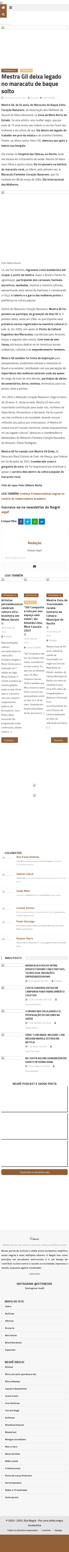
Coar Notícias (12, 1403)
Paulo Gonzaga (25, 921)
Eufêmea (10, 1417)
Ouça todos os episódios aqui (34, 1172)
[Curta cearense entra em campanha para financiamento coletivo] (12, 993)
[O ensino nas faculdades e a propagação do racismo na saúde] (12, 1016)
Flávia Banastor (32, 1071)
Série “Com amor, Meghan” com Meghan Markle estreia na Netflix (45, 1038)
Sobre (8, 1306)
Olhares (9, 1321)
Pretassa (26, 70)
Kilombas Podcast (14, 1425)
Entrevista (31, 595)
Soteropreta (11, 1497)
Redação (34, 97)
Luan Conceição (32, 1051)
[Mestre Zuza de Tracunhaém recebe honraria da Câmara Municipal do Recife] (56, 584)
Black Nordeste (13, 1342)
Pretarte (9, 1328)
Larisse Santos (25, 908)
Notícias (9, 1313)
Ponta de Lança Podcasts (18, 1475)
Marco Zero (11, 1446)
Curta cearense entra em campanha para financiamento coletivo (45, 991)
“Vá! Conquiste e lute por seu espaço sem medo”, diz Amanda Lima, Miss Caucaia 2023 (34, 619)
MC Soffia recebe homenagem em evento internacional (45, 1060)
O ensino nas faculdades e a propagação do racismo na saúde (43, 1015)
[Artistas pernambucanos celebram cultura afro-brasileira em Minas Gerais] (11, 584)
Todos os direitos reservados (22, 1530)
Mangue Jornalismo (15, 1439)
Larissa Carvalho (33, 647)
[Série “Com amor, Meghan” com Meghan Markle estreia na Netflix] (12, 1040)
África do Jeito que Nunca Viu (20, 1374)
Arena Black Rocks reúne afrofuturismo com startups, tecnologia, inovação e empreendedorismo (45, 971)
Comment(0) (49, 97)
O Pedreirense (12, 1468)
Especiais (10, 1349)
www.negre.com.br (15, 557)
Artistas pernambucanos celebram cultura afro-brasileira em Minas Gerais (12, 610)
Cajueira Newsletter (16, 1388)
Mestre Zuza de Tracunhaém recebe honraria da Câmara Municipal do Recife (56, 612)
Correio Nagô (12, 1410)
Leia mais (34, 1273)
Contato (46, 1530)
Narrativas (11, 1335)
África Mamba (12, 1381)
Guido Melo (23, 891)
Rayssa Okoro (24, 938)
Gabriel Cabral (24, 874)
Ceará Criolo (11, 1396)
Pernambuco (9, 70)
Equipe (58, 1530)
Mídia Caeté (11, 1461)
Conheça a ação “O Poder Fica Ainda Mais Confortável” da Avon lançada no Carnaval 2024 (12, 740)
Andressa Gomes (33, 1004)
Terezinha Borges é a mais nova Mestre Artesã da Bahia (61, 740)
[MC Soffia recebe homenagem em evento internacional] (12, 1063)
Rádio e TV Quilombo (16, 1490)
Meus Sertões (12, 1454)
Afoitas (9, 1367)
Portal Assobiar (13, 1482)
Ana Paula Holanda (27, 857)
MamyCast (10, 1432)
